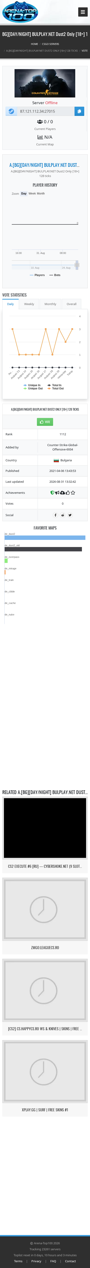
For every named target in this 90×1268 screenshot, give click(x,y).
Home (34, 44)
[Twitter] (70, 515)
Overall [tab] (71, 304)
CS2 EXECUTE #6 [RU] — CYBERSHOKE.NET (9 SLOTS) (45, 866)
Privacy (36, 1261)
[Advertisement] (45, 653)
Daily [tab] (10, 304)
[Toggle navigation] (83, 12)
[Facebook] (55, 515)
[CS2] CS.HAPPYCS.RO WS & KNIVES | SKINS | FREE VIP (45, 1029)
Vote (85, 50)
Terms (18, 1261)
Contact (70, 1261)
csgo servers (50, 44)
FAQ (53, 1261)
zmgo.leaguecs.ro (45, 947)
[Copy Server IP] (79, 111)
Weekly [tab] (29, 304)
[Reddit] (63, 515)
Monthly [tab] (50, 304)
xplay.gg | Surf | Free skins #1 (45, 1110)
